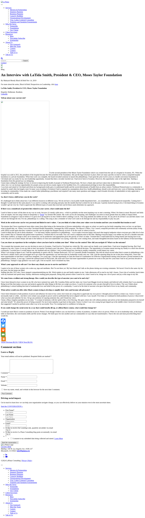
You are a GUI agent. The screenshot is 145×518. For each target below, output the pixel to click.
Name (4, 377)
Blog (11, 36)
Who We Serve (10, 24)
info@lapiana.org (23, 451)
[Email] (3, 334)
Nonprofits (14, 26)
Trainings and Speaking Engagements (23, 22)
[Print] (3, 330)
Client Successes (11, 32)
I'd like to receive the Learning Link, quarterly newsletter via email (29, 428)
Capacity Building (16, 16)
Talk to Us (13, 53)
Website (4, 385)
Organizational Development (20, 18)
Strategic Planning (16, 12)
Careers (12, 48)
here (56, 84)
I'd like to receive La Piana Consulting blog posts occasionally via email (31, 432)
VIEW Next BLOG (25, 342)
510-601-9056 (6, 447)
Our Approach (15, 44)
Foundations (14, 28)
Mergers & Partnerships (18, 10)
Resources (9, 34)
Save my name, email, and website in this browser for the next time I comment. (32, 389)
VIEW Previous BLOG (9, 342)
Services (8, 8)
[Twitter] (3, 325)
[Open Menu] (2, 4)
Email (3, 381)
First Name (9, 410)
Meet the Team (15, 46)
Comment (5, 373)
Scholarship (14, 40)
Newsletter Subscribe (17, 38)
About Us (8, 42)
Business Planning (16, 14)
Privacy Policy (27, 461)
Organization (10, 419)
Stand (42, 215)
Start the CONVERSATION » (12, 406)
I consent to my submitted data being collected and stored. (38, 438)
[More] (3, 339)
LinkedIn (4, 94)
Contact (13, 50)
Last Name (9, 415)
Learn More (58, 438)
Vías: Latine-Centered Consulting (22, 20)
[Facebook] (3, 321)
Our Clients (14, 30)
